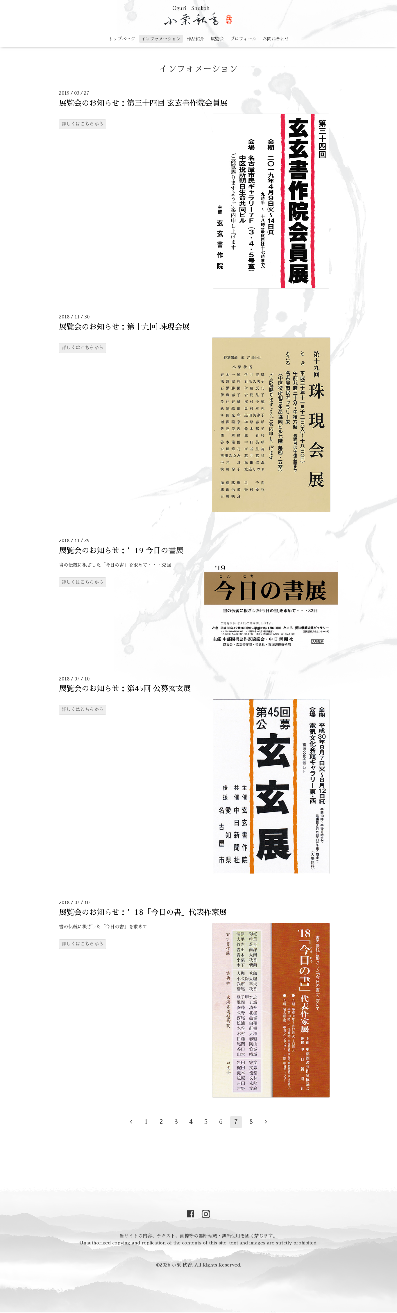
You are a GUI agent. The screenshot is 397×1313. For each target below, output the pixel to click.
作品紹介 (195, 39)
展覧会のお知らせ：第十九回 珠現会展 (124, 326)
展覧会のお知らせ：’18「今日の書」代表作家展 (143, 912)
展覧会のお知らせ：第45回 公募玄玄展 (125, 688)
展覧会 (217, 39)
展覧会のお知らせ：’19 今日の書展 (121, 550)
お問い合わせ (276, 39)
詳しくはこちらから (82, 124)
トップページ (122, 39)
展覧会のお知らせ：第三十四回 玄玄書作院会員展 (143, 103)
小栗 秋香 (182, 1265)
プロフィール (243, 39)
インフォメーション (160, 39)
